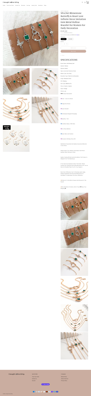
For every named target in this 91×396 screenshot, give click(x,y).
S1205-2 (63, 38)
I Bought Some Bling (9, 393)
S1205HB (70, 38)
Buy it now (73, 51)
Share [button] (63, 55)
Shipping (62, 32)
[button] (82, 2)
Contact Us (34, 378)
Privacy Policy (64, 380)
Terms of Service (64, 378)
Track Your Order (35, 376)
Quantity (62, 41)
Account (33, 380)
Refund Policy (64, 376)
